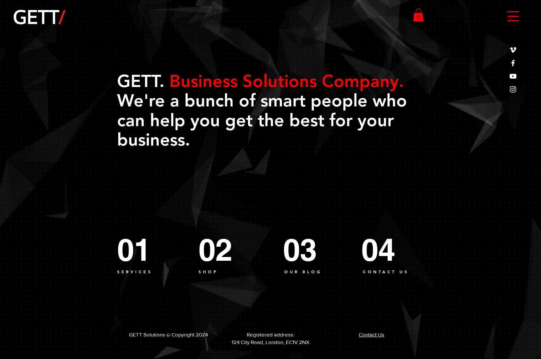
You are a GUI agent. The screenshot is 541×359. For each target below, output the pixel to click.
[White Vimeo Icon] (513, 50)
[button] (513, 16)
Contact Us (371, 334)
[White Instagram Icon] (513, 89)
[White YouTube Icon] (513, 76)
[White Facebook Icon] (513, 63)
